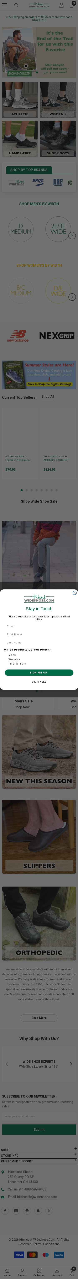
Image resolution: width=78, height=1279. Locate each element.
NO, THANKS (39, 682)
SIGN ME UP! (39, 672)
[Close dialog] (75, 593)
